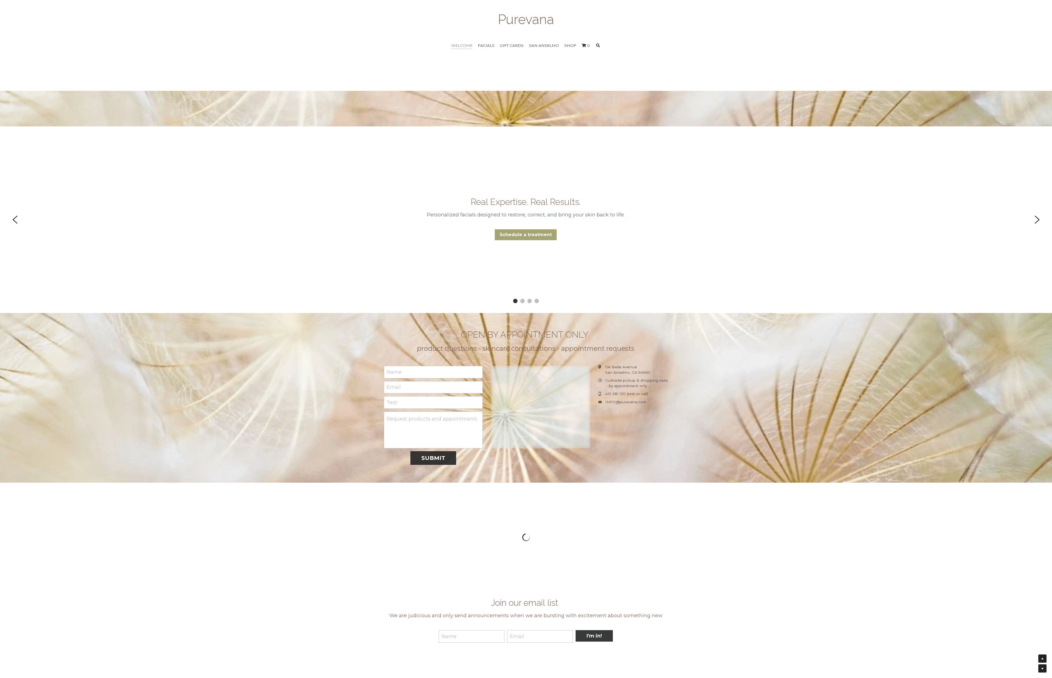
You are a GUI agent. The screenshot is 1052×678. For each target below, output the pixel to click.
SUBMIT (433, 458)
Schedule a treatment (526, 234)
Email (394, 387)
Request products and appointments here (432, 419)
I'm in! (594, 581)
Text (392, 402)
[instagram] (664, 632)
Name (394, 372)
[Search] (598, 46)
